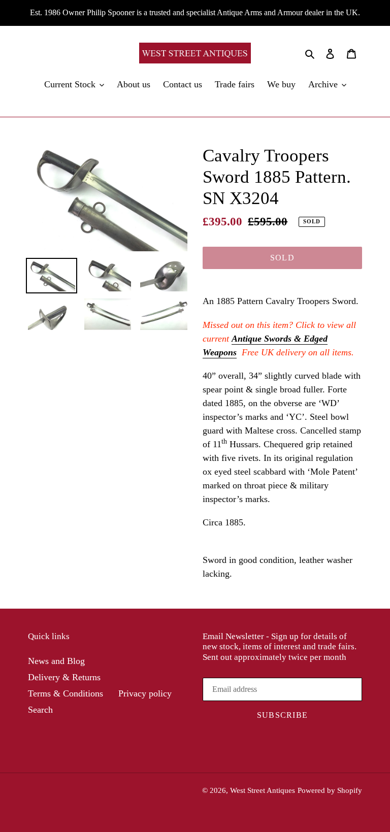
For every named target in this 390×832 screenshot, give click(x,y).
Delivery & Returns (64, 677)
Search (40, 710)
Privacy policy (145, 693)
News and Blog (56, 661)
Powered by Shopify (330, 790)
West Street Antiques (262, 790)
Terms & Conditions (65, 693)
